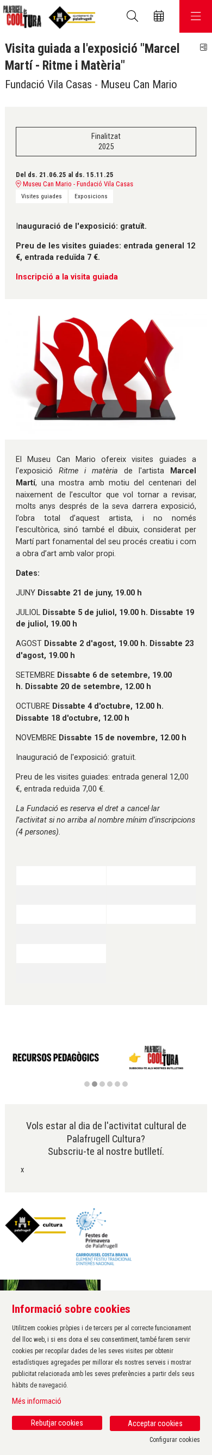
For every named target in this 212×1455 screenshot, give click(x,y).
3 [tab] (102, 1084)
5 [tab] (117, 1084)
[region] (106, 1064)
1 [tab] (87, 1084)
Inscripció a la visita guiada (67, 277)
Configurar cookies (174, 1439)
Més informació (36, 1401)
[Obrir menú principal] (195, 16)
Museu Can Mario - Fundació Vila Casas (77, 184)
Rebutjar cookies (57, 1423)
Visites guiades (41, 196)
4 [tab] (110, 1084)
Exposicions (91, 196)
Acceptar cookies (155, 1423)
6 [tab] (125, 1084)
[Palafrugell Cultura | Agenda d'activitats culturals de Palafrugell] (47, 16)
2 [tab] (94, 1084)
